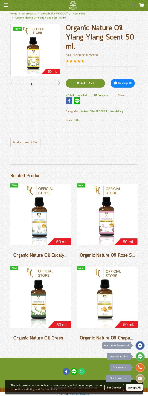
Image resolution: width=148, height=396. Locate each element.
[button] (132, 5)
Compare (102, 95)
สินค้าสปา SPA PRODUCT (94, 111)
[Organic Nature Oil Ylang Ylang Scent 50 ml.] (35, 50)
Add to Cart (87, 83)
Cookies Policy (49, 389)
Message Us (125, 83)
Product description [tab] (25, 142)
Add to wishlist (78, 95)
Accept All (134, 387)
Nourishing (116, 111)
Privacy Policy (26, 389)
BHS (77, 120)
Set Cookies (114, 387)
